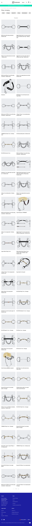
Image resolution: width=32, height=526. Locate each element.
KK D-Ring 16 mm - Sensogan (21, 330)
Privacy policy (3, 512)
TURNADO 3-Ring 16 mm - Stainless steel (23, 445)
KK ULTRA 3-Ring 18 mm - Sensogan (22, 406)
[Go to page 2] (18, 489)
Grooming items (15, 501)
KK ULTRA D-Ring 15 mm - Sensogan (22, 291)
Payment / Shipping (4, 515)
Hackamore (3, 94)
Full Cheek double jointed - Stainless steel (23, 133)
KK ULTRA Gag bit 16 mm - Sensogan (7, 330)
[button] (30, 2)
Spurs (14, 499)
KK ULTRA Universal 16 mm (5, 153)
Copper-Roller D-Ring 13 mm (6, 251)
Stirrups (14, 503)
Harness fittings (15, 498)
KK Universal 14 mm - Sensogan (21, 348)
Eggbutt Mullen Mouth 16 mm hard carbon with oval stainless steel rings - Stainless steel (23, 36)
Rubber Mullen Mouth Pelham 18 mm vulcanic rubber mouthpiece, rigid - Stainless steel (22, 252)
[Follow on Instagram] (1, 519)
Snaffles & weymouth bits (17, 505)
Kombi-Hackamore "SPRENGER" (21, 212)
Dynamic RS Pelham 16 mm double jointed (23, 465)
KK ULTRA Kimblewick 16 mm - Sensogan (23, 310)
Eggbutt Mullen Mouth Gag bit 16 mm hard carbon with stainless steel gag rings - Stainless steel (23, 173)
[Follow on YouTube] (4, 519)
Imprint (2, 510)
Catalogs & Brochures (15, 512)
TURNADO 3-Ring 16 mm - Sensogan (7, 426)
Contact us (13, 510)
